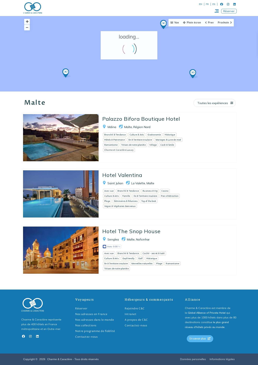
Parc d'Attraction (169, 196)
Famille (126, 196)
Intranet (130, 314)
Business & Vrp (150, 191)
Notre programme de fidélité (95, 331)
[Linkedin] (234, 4)
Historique (170, 134)
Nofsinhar (143, 239)
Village (153, 145)
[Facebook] (221, 4)
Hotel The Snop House (131, 231)
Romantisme (110, 145)
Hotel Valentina (122, 175)
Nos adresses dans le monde (94, 320)
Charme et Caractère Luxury (119, 150)
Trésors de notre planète (133, 145)
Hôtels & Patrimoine (114, 139)
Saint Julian (115, 183)
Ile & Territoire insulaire (140, 139)
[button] (229, 11)
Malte (128, 127)
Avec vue (109, 191)
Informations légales (222, 359)
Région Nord (141, 127)
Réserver (81, 308)
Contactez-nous (86, 337)
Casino (164, 191)
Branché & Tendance (115, 134)
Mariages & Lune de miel (168, 139)
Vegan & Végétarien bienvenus (120, 206)
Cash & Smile (167, 145)
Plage (107, 201)
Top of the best (148, 201)
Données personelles (193, 359)
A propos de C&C (136, 320)
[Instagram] (228, 4)
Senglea (113, 239)
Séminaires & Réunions (125, 201)
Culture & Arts (137, 134)
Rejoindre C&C (135, 308)
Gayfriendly (128, 258)
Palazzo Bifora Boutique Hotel (141, 118)
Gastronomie (154, 134)
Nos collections (86, 325)
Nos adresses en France (91, 314)
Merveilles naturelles (141, 263)
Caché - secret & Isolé (154, 253)
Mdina (111, 127)
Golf (140, 258)
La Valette (138, 183)
